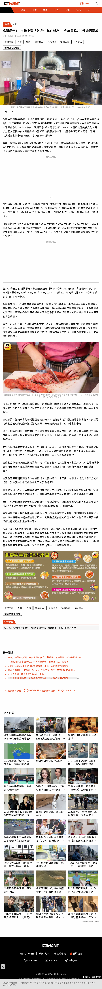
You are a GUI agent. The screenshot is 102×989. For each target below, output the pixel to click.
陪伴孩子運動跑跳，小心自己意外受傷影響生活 (82, 889)
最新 (23, 10)
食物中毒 (9, 42)
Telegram (73, 960)
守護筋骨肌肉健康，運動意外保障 (18, 889)
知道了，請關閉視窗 (93, 977)
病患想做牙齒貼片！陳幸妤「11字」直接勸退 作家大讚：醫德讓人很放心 (50, 838)
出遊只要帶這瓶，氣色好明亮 (50, 813)
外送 (28, 42)
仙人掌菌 (77, 42)
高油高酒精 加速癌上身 (49, 760)
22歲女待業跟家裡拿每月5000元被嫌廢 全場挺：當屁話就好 (38, 661)
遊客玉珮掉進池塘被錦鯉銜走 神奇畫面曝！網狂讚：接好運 (50, 889)
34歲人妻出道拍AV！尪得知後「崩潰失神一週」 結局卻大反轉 (50, 787)
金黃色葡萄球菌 (12, 47)
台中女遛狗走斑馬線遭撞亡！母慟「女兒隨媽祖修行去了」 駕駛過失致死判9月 (18, 838)
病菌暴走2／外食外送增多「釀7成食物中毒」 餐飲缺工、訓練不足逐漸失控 (40, 628)
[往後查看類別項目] (87, 10)
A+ (6, 111)
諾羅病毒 (64, 42)
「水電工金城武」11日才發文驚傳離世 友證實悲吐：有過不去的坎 (18, 915)
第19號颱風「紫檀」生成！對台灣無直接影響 (16, 762)
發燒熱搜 (77, 953)
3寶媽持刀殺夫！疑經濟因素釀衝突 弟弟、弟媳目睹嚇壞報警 (38, 665)
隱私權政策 (52, 982)
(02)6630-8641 (32, 690)
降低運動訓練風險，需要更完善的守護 (18, 787)
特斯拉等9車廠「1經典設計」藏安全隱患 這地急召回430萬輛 (18, 864)
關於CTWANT (27, 953)
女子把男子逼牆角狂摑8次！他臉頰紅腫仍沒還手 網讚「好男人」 (83, 762)
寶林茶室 (39, 42)
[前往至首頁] (12, 3)
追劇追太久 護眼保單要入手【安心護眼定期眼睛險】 (83, 838)
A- (13, 111)
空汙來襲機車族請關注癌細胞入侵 (50, 864)
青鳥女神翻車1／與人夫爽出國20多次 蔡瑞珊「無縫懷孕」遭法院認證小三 (45, 657)
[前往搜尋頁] (96, 3)
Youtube (53, 960)
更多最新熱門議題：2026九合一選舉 (26, 674)
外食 (19, 42)
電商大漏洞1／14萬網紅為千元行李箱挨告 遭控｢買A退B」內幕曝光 (41, 669)
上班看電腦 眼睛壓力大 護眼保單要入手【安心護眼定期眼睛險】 (39, 678)
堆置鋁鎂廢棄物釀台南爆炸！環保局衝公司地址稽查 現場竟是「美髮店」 (18, 736)
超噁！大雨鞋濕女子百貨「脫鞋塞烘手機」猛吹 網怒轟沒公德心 (82, 915)
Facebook (32, 960)
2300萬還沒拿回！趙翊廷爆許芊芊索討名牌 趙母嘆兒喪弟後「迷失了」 (18, 813)
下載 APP (84, 3)
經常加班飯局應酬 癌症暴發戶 (82, 736)
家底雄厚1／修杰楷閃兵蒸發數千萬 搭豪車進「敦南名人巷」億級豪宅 (82, 813)
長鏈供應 (52, 42)
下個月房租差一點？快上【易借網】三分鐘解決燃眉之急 (82, 787)
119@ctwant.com (67, 690)
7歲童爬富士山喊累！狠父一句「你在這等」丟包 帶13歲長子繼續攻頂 (82, 864)
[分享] (3, 966)
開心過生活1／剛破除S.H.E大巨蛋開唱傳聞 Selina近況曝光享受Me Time (49, 736)
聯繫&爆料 (44, 953)
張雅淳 (11, 35)
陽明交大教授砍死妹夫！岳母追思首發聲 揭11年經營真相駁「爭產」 (50, 915)
